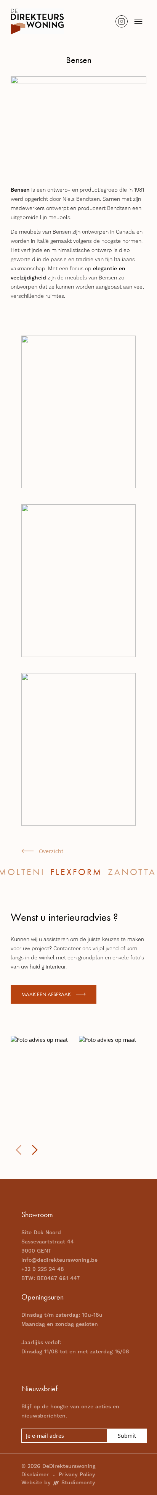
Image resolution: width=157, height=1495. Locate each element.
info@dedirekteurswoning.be (59, 1260)
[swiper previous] (19, 1150)
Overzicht (51, 851)
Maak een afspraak (46, 994)
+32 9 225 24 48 (42, 1269)
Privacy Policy (77, 1474)
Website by (58, 1482)
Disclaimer (35, 1474)
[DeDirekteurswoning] (37, 21)
